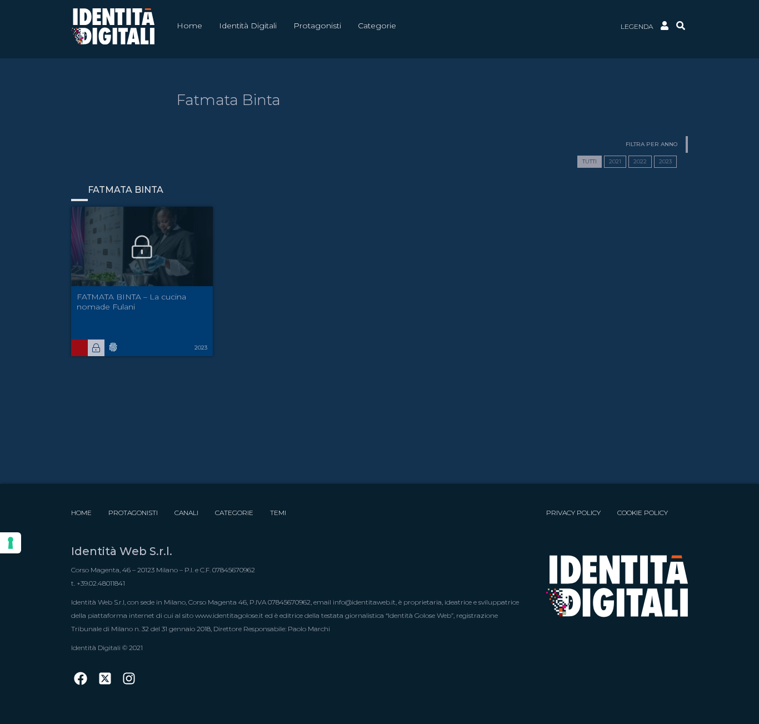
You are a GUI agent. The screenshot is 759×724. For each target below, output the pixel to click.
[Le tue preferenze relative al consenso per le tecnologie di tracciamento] (10, 542)
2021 (615, 161)
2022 (640, 161)
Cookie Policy (642, 512)
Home (81, 512)
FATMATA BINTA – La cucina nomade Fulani (131, 302)
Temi (278, 512)
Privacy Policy (573, 512)
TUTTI (589, 161)
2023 (665, 161)
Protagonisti (133, 512)
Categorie (234, 512)
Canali (186, 512)
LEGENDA (637, 26)
